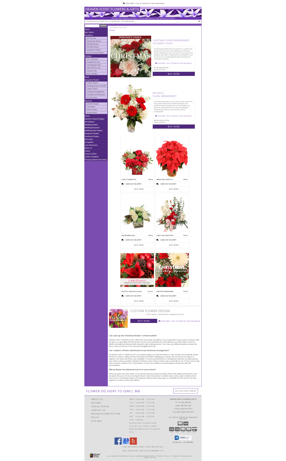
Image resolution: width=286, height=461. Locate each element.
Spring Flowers (92, 112)
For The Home (92, 97)
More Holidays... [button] (92, 74)
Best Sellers (89, 32)
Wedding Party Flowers (94, 130)
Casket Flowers (92, 89)
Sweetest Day (92, 71)
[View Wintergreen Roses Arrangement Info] (137, 214)
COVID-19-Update (92, 157)
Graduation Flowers (94, 50)
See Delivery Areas (185, 391)
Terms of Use (150, 458)
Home (87, 29)
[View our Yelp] (133, 444)
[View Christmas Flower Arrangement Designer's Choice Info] (131, 57)
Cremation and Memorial (96, 94)
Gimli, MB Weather (130, 451)
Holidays (88, 56)
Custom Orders (91, 154)
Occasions (89, 35)
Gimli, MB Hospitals (154, 447)
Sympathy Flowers (92, 80)
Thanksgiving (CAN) (94, 65)
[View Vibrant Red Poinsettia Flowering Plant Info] (172, 158)
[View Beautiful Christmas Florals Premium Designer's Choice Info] (137, 270)
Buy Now (174, 73)
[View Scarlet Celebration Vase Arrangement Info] (137, 158)
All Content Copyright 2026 (120, 456)
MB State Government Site (151, 451)
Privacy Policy (163, 456)
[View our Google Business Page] (125, 444)
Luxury (87, 151)
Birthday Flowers (93, 44)
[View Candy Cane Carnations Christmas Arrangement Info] (172, 214)
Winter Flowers (92, 110)
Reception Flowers (92, 133)
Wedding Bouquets (92, 128)
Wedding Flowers (91, 125)
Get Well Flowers (93, 47)
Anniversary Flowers (94, 41)
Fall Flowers (91, 107)
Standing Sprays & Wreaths (96, 86)
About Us (88, 148)
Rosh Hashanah (92, 59)
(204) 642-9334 (116, 21)
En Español (89, 142)
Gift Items (89, 139)
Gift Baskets (90, 122)
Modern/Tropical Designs (94, 119)
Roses (87, 77)
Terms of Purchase (181, 456)
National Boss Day (93, 68)
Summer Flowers (93, 104)
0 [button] (200, 21)
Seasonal (88, 101)
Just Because (91, 38)
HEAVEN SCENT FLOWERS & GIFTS (112, 9)
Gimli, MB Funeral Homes (133, 447)
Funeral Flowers (92, 83)
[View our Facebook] (118, 444)
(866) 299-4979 (130, 21)
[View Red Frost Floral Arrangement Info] (131, 109)
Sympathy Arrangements (95, 92)
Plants (87, 116)
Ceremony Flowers (92, 136)
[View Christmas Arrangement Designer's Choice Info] (172, 270)
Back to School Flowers (95, 53)
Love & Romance (91, 145)
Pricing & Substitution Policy (96, 160)
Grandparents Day (93, 62)
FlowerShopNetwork (144, 456)
